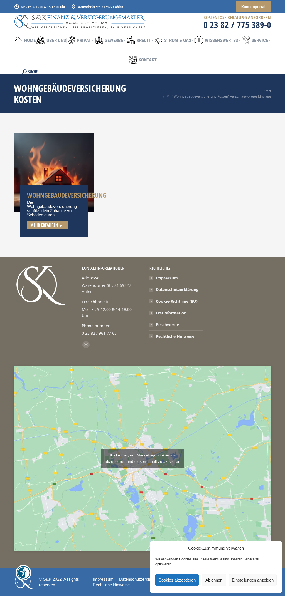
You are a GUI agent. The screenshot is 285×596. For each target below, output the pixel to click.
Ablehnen (213, 580)
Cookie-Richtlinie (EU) (177, 301)
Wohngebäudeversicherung (66, 195)
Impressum (167, 277)
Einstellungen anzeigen (253, 580)
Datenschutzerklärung (177, 289)
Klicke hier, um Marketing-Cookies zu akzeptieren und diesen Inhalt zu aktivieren (142, 458)
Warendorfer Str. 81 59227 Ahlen (100, 6)
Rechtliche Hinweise (175, 336)
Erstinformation (171, 313)
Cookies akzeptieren (177, 580)
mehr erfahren (44, 225)
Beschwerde (167, 324)
